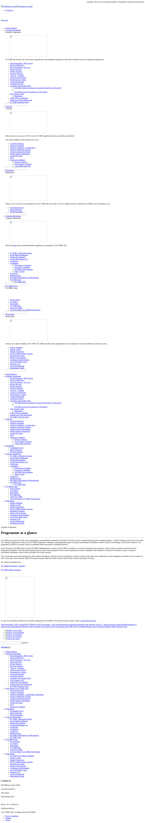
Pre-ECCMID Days (17, 65)
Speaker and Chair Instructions (21, 100)
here (15, 245)
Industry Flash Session (18, 358)
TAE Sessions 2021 (17, 94)
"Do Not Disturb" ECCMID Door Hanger (25, 310)
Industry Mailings (16, 348)
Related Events (15, 276)
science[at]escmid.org (88, 621)
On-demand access (16, 208)
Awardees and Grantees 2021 (20, 86)
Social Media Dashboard (19, 255)
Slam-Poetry (14, 304)
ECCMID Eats (15, 306)
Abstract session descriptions (20, 152)
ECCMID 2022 (15, 280)
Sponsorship (9, 314)
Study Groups (19, 271)
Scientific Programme (13, 30)
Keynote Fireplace (16, 74)
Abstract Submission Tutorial (20, 150)
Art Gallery (14, 302)
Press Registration (16, 212)
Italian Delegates (16, 210)
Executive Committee (22, 267)
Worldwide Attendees (17, 257)
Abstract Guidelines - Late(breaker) (22, 148)
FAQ (12, 158)
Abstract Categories (17, 146)
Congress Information (13, 216)
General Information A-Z (19, 259)
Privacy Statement (11, 816)
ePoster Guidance (20, 162)
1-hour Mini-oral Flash (22, 166)
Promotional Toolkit (17, 368)
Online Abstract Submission (20, 154)
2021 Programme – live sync (20, 67)
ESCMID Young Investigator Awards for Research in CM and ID (37, 88)
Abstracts (8, 107)
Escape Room (15, 300)
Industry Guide (15, 350)
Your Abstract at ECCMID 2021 (17, 688)
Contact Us (9, 10)
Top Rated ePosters (17, 144)
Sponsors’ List (15, 364)
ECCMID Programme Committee (13, 566)
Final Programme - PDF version (21, 63)
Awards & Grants (16, 156)
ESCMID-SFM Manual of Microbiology (24, 278)
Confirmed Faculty (16, 84)
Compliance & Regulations (19, 360)
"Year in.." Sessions (17, 76)
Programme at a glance (18, 80)
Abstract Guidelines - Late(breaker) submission (27, 695)
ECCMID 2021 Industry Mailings (22, 756)
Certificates (14, 261)
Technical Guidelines (17, 160)
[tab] (72, 647)
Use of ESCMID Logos (18, 362)
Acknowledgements (17, 82)
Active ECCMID (16, 308)
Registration (9, 170)
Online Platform (11, 28)
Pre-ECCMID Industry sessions (21, 354)
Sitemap (8, 818)
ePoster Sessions (16, 72)
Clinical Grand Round (18, 78)
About (7, 820)
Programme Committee (22, 265)
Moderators (18, 96)
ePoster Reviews (16, 69)
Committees (14, 263)
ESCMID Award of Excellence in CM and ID (30, 92)
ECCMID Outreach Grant (19, 102)
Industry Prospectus (17, 352)
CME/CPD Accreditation (19, 98)
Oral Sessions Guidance (23, 164)
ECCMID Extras (11, 286)
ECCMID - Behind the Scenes (21, 253)
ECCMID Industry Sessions (11, 570)
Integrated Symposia (17, 356)
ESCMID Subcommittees (23, 269)
